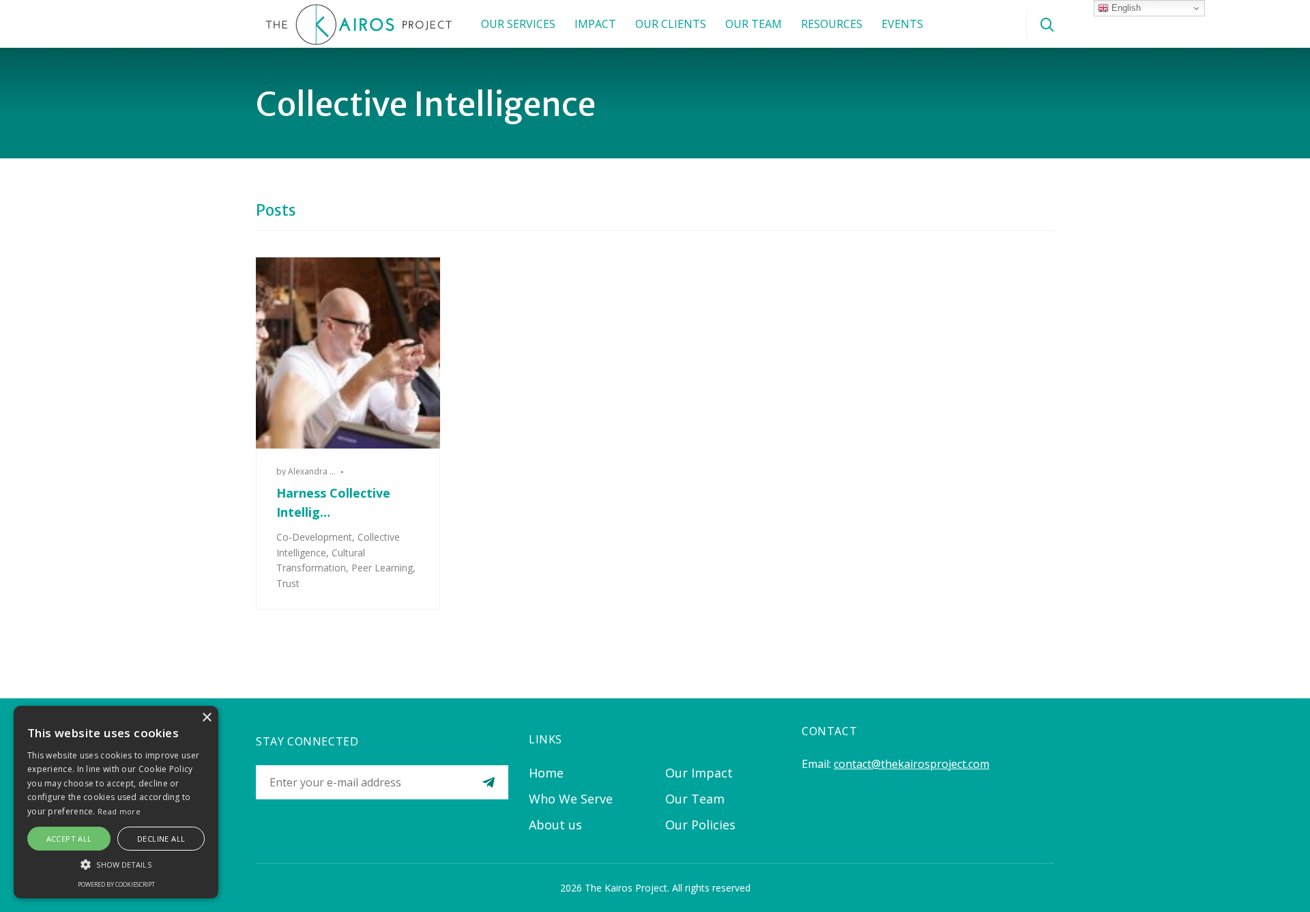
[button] (116, 864)
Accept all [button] (69, 838)
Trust (288, 583)
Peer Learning (382, 567)
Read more (119, 811)
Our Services (518, 23)
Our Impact (699, 773)
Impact (595, 23)
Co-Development (314, 536)
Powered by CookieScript (116, 884)
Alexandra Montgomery (333, 471)
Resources (831, 23)
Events (902, 23)
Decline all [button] (161, 838)
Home (546, 773)
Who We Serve (571, 798)
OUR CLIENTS (670, 23)
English (1125, 8)
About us (555, 824)
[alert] (116, 802)
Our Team (753, 23)
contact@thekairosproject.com (911, 763)
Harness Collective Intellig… (333, 502)
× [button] (206, 718)
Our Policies (700, 824)
